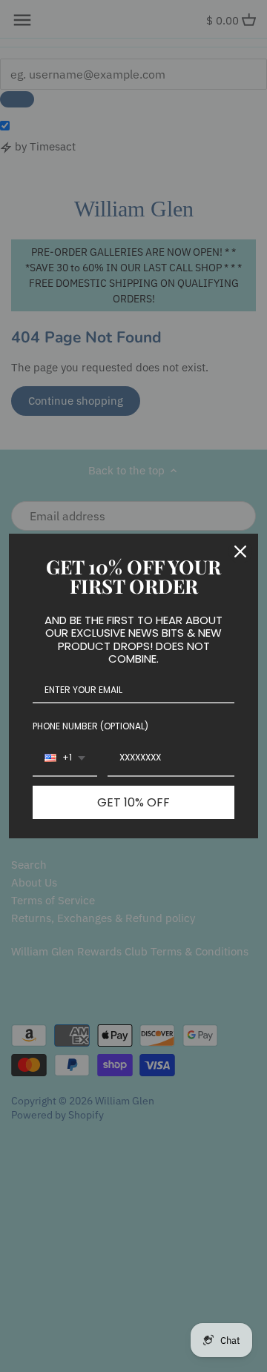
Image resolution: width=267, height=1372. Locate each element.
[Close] (240, 551)
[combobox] (65, 758)
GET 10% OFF (133, 802)
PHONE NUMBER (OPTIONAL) (90, 726)
